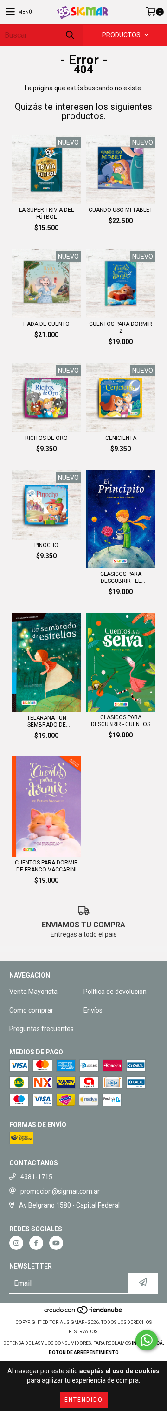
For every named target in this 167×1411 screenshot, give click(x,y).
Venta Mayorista (33, 991)
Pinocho (46, 545)
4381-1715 (36, 1177)
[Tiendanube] (83, 1313)
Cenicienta (120, 438)
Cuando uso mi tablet (121, 210)
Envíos (93, 1010)
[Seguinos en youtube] (56, 1243)
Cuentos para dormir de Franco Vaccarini (46, 866)
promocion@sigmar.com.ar (60, 1191)
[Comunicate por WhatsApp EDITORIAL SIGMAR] (146, 1340)
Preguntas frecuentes (41, 1029)
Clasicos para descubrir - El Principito (120, 578)
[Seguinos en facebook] (36, 1243)
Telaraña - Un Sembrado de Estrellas (46, 722)
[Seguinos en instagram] (16, 1243)
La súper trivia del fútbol (46, 213)
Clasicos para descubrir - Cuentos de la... (120, 721)
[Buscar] (69, 35)
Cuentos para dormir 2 (120, 327)
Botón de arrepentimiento (84, 1352)
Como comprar (31, 1010)
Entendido (83, 1400)
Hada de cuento (46, 324)
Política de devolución (115, 991)
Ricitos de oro (46, 438)
